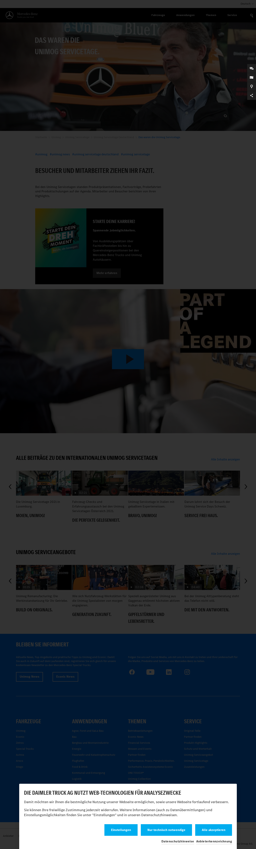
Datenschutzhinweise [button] (177, 841)
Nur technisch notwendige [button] (166, 830)
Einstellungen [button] (121, 830)
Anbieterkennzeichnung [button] (214, 841)
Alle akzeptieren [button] (213, 830)
